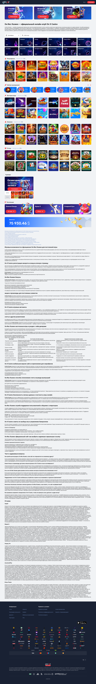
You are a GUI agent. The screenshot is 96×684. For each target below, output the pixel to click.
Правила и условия (42, 609)
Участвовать (14, 189)
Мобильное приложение (28, 615)
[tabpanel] (18, 13)
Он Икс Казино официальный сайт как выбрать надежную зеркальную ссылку (23, 244)
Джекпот (11, 615)
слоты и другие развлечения (11, 236)
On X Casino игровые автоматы (12, 235)
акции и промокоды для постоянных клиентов (15, 234)
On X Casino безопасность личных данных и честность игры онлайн (20, 241)
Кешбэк (24, 612)
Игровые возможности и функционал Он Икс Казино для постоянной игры (22, 231)
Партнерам (11, 617)
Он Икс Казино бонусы (10, 233)
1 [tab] (45, 18)
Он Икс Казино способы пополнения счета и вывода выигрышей (20, 240)
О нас (10, 609)
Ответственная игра (60, 609)
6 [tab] (51, 18)
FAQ (23, 617)
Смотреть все (20, 58)
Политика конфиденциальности (45, 612)
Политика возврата (43, 615)
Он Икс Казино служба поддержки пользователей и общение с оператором (22, 242)
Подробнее (72, 16)
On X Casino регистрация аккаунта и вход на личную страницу (19, 232)
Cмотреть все (21, 95)
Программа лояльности (14, 612)
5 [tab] (50, 18)
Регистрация (91, 2)
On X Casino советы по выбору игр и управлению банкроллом (19, 243)
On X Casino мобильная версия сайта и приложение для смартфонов (20, 239)
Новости (25, 609)
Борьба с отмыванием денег (62, 612)
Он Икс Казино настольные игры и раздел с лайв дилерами (18, 237)
